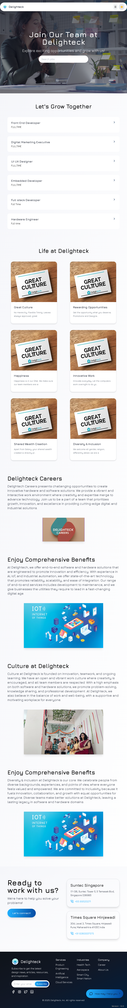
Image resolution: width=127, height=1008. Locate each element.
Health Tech (83, 964)
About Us (103, 969)
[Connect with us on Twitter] (26, 992)
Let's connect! (21, 913)
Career (102, 964)
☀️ (121, 6)
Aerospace (83, 969)
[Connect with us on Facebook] (13, 992)
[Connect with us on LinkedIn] (32, 992)
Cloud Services (64, 982)
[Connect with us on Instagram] (19, 992)
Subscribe (42, 983)
